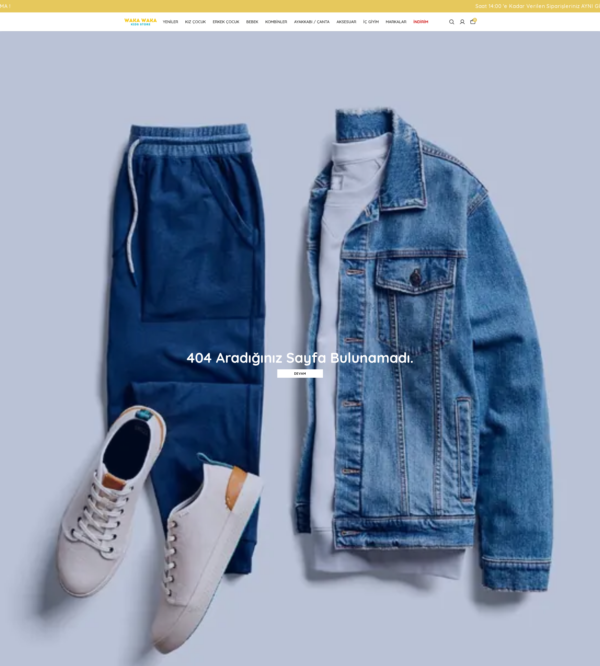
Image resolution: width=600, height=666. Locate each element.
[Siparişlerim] (462, 22)
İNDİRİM (420, 21)
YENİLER (170, 21)
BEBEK (252, 21)
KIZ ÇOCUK (195, 21)
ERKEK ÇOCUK (226, 21)
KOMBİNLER (276, 21)
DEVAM (300, 373)
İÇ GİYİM (371, 21)
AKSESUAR (346, 21)
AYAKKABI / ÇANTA (312, 21)
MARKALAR (396, 21)
